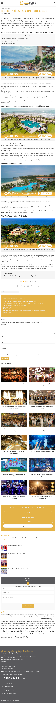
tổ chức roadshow (36, 634)
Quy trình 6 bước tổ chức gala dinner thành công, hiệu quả (21, 276)
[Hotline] (52, 483)
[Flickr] (21, 678)
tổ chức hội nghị (24, 628)
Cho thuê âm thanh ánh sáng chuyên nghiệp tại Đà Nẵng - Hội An (27, 616)
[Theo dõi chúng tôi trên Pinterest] (11, 678)
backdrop (7, 614)
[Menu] (2, 3)
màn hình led (44, 621)
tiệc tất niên (43, 625)
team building (25, 623)
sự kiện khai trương (7, 623)
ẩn (30, 35)
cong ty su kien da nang (16, 674)
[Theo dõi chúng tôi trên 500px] (24, 678)
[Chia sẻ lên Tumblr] (35, 286)
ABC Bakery (3, 614)
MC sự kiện (39, 621)
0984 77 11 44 (12, 307)
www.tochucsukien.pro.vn (38, 310)
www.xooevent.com (14, 310)
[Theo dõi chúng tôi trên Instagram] (4, 678)
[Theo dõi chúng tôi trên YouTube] (18, 678)
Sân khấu (52, 621)
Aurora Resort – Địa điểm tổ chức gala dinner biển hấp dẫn (15, 40)
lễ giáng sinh (18, 621)
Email (2, 342)
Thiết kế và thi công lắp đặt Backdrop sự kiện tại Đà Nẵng (18, 625)
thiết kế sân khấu (32, 623)
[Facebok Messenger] (52, 486)
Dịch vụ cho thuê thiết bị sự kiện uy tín (7, 619)
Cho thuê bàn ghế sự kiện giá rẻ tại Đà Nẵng (16, 614)
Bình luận (3, 324)
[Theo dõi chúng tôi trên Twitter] (9, 678)
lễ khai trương (22, 621)
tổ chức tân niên (10, 637)
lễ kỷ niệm (28, 621)
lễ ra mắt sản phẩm (34, 621)
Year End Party (21, 636)
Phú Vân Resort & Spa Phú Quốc (9, 43)
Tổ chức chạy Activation (13, 628)
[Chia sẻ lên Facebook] (17, 286)
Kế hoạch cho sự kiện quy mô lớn (16, 553)
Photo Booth (49, 621)
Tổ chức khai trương (28, 630)
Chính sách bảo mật (6, 700)
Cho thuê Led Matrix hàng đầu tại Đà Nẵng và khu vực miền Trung (24, 537)
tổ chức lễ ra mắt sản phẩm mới (19, 634)
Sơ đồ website (16, 700)
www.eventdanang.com (25, 310)
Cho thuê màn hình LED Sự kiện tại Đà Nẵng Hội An (34, 614)
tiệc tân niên (37, 625)
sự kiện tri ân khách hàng (16, 623)
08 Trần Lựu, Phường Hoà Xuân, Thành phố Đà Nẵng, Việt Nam (20, 656)
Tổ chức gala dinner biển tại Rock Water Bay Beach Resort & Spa (16, 38)
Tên (2, 336)
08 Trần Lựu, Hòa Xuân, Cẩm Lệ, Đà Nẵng (17, 305)
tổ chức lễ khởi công (42, 631)
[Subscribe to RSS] (14, 678)
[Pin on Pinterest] (28, 286)
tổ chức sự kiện (47, 634)
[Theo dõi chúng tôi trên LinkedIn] (16, 678)
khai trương (13, 621)
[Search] (54, 3)
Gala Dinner (15, 292)
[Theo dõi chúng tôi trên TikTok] (7, 678)
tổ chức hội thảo (15, 631)
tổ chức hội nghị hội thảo (33, 628)
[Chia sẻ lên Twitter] (21, 286)
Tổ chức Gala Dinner (6, 8)
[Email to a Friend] (24, 286)
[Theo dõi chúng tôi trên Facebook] (2, 678)
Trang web (3, 348)
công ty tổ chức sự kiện (48, 616)
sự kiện (2, 623)
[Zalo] (52, 490)
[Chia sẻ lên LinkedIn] (31, 286)
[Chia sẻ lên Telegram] (38, 286)
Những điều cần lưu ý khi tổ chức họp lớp (18, 568)
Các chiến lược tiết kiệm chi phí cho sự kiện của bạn (21, 561)
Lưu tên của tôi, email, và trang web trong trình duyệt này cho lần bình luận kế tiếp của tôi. (23, 355)
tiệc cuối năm (31, 625)
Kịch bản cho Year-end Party (15, 545)
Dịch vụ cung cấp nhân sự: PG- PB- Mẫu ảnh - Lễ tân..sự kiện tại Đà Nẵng (26, 619)
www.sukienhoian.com (8, 312)
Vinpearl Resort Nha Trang (8, 42)
